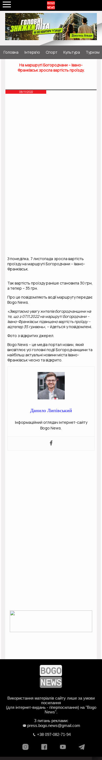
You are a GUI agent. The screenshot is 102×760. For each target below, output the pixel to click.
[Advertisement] (51, 137)
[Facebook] (51, 443)
